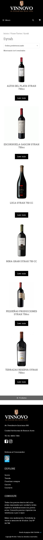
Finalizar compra (12, 481)
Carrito (8, 484)
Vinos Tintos (16, 33)
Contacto (8, 487)
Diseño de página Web (26, 532)
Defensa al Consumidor (15, 452)
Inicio (6, 33)
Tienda (8, 478)
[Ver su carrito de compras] (39, 20)
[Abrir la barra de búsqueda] (33, 20)
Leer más (21, 98)
